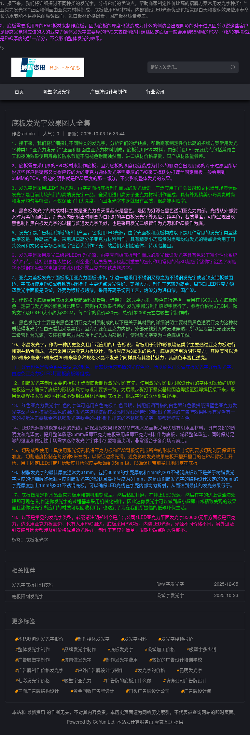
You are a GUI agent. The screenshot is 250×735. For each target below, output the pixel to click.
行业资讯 (155, 91)
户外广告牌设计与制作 (99, 670)
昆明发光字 (189, 670)
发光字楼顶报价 (176, 638)
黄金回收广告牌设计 (92, 690)
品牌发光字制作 (79, 649)
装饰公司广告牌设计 (185, 680)
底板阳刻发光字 (28, 596)
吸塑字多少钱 (201, 649)
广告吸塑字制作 (32, 659)
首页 (19, 91)
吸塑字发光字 (57, 91)
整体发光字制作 (32, 649)
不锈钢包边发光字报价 (39, 638)
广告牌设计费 (196, 690)
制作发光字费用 (120, 659)
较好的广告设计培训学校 (175, 659)
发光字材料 (134, 638)
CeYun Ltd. (104, 721)
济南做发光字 (76, 659)
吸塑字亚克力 (76, 680)
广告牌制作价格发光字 (39, 670)
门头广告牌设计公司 (148, 690)
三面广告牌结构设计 (37, 690)
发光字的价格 (150, 670)
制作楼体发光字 (92, 638)
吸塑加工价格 (160, 649)
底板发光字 (36, 539)
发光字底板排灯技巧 (32, 584)
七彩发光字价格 (32, 680)
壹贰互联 (164, 721)
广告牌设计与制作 (108, 91)
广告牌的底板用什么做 (127, 680)
